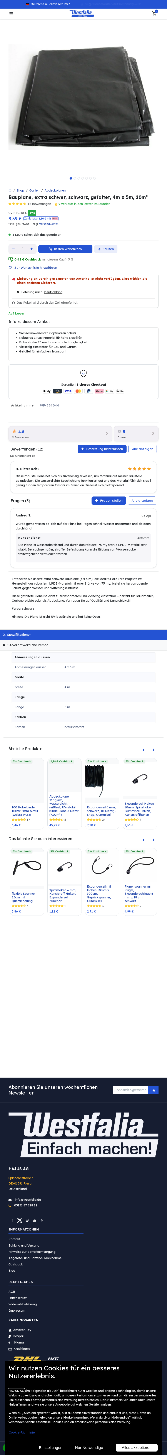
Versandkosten (48, 224)
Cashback (15, 1264)
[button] (40, 218)
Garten (34, 190)
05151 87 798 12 (24, 1205)
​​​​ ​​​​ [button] (153, 1090)
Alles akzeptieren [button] (137, 1447)
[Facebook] (12, 1220)
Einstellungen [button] (50, 1447)
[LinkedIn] (42, 1220)
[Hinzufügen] (32, 249)
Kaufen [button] (108, 249)
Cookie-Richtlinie (22, 1432)
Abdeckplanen (55, 190)
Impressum (16, 1310)
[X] (20, 1220)
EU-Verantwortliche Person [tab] (27, 645)
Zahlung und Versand (23, 1245)
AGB (11, 1292)
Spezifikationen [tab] (18, 635)
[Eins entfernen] (13, 249)
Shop (20, 190)
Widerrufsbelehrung (23, 1304)
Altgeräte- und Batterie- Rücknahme (35, 1258)
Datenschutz (17, 1298)
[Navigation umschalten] (11, 13)
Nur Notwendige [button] (89, 1447)
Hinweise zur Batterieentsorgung (31, 1252)
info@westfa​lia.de (28, 1199)
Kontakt (14, 1239)
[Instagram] (27, 1220)
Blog (11, 1271)
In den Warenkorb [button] (67, 249)
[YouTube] (35, 1220)
